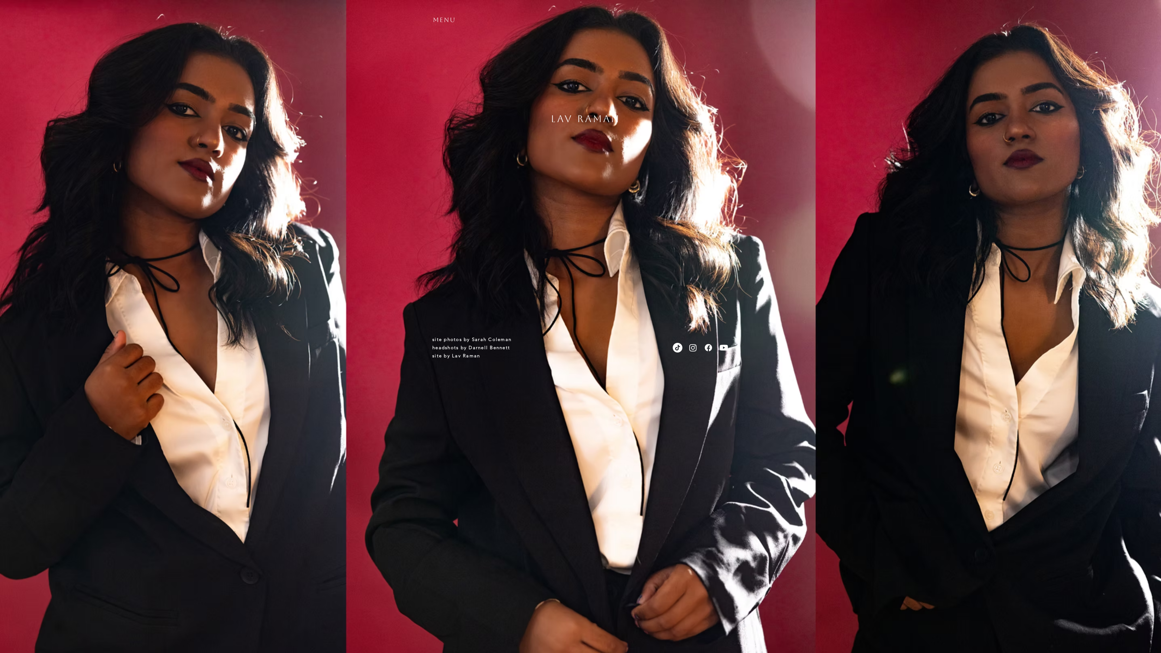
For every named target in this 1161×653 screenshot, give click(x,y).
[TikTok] (677, 347)
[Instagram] (693, 347)
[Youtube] (724, 347)
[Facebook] (708, 347)
